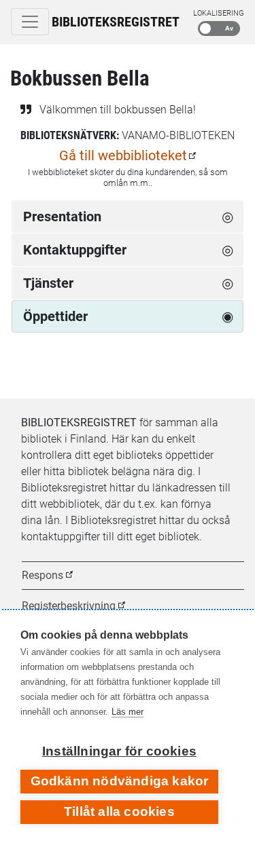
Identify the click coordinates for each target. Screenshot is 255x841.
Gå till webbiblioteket (123, 155)
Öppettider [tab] (55, 316)
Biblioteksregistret (116, 22)
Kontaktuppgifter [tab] (74, 250)
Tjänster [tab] (48, 283)
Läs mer (127, 712)
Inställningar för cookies (119, 751)
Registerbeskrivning (69, 605)
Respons (42, 575)
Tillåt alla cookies (119, 811)
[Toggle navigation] (30, 21)
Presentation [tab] (62, 216)
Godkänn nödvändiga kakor (120, 781)
